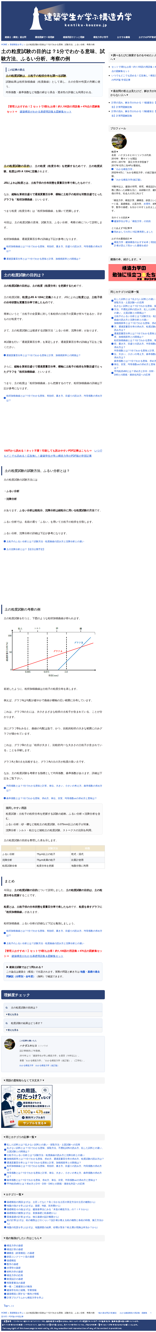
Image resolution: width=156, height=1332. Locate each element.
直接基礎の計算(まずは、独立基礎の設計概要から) (33, 1216)
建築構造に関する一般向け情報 (23, 1293)
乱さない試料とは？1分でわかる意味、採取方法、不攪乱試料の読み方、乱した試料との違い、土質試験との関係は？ (55, 1149)
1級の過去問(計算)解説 (107, 1312)
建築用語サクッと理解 (73, 36)
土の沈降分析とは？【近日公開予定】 (25, 549)
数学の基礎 (12, 1264)
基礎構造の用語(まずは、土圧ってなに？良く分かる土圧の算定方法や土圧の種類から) (51, 1201)
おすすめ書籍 (123, 36)
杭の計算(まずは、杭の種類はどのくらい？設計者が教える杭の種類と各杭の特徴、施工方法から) (55, 1221)
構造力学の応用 (15, 1275)
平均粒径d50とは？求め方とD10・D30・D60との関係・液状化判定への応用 (46, 1183)
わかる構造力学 (26, 1065)
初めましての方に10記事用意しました (133, 231)
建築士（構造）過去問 (15, 36)
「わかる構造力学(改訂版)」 (128, 179)
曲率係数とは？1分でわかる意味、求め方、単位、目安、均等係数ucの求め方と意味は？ (51, 798)
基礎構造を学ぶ (17, 44)
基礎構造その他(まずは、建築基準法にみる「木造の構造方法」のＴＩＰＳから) (47, 1209)
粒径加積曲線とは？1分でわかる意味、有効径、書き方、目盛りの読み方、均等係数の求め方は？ (54, 248)
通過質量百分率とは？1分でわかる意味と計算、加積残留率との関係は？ (43, 258)
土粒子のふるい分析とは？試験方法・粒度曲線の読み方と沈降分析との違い (45, 541)
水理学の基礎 (14, 1267)
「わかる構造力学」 (124, 169)
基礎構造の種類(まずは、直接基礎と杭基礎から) (31, 1212)
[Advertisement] (53, 138)
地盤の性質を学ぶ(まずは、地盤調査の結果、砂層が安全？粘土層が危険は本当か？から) (52, 1227)
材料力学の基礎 (15, 1271)
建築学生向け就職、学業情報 (22, 1290)
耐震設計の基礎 (15, 1278)
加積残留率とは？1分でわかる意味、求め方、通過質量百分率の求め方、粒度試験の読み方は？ (55, 1158)
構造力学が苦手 (100, 36)
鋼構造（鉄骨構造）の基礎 (20, 1252)
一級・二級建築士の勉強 (19, 1286)
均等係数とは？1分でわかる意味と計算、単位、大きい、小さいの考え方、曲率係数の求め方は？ (54, 788)
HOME (4, 44)
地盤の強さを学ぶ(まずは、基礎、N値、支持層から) (33, 1205)
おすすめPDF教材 (147, 36)
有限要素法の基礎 (16, 1282)
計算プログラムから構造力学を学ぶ (25, 1297)
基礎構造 (11, 1260)
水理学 (147, 203)
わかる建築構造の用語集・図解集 (133, 1312)
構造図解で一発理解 (44, 36)
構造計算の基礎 (15, 1249)
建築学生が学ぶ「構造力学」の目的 (132, 221)
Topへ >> (9, 1305)
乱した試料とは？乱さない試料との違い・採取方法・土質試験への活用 (43, 1144)
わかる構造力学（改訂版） (47, 1065)
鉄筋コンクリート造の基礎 (20, 1256)
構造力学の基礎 (15, 1245)
